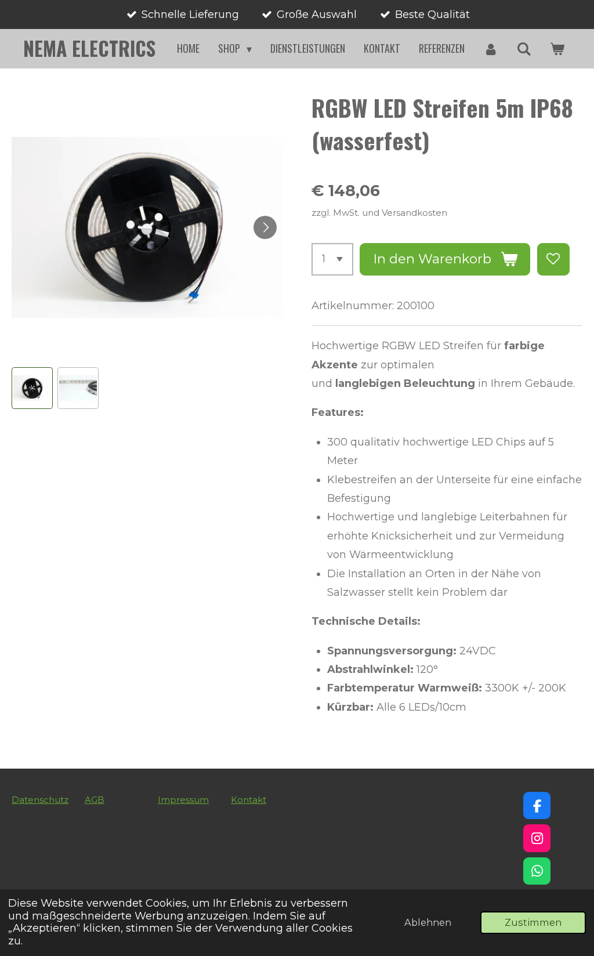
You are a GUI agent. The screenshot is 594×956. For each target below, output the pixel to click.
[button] (32, 387)
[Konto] (490, 49)
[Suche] (524, 49)
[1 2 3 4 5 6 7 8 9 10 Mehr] (332, 259)
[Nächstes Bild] (265, 227)
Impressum (183, 799)
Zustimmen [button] (533, 922)
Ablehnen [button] (427, 922)
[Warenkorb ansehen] (557, 49)
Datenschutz (40, 799)
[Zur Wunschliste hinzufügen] (553, 259)
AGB (94, 799)
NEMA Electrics (89, 48)
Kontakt (248, 799)
